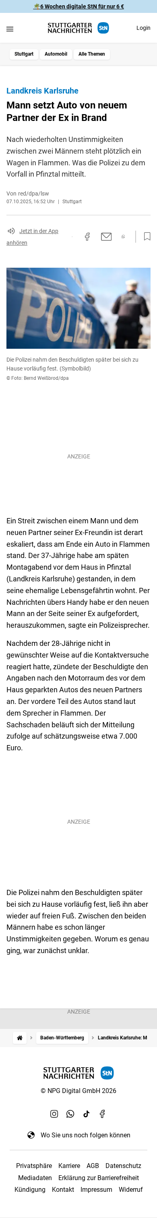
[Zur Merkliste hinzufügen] (145, 237)
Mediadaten (35, 1178)
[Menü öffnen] (9, 29)
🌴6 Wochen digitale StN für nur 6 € (78, 6)
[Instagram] (54, 1114)
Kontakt (63, 1189)
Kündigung (29, 1189)
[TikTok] (86, 1114)
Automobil (56, 54)
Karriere (69, 1166)
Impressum (96, 1189)
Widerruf (131, 1189)
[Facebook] (102, 1114)
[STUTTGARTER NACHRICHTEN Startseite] (78, 28)
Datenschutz (123, 1166)
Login (143, 28)
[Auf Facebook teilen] (87, 237)
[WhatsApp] (70, 1114)
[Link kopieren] (72, 236)
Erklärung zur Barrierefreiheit (98, 1178)
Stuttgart (23, 54)
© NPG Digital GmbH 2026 (78, 1091)
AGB (93, 1166)
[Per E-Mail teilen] (106, 237)
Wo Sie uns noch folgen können (85, 1135)
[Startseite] (20, 1038)
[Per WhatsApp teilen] (123, 236)
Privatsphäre (34, 1166)
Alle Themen (91, 54)
